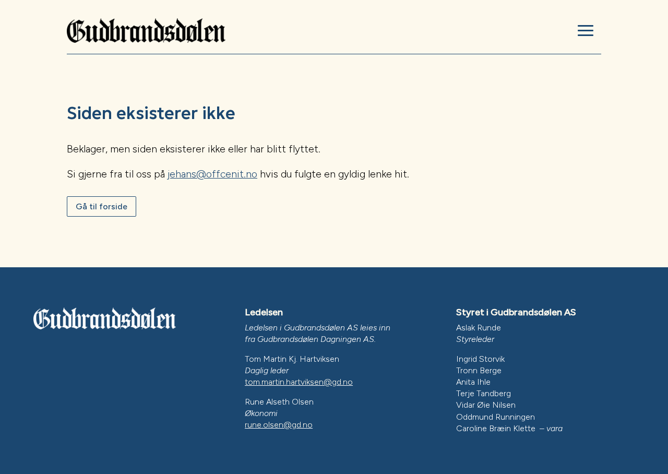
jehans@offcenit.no (212, 174)
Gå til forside (101, 206)
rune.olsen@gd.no (279, 425)
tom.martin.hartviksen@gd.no (299, 382)
